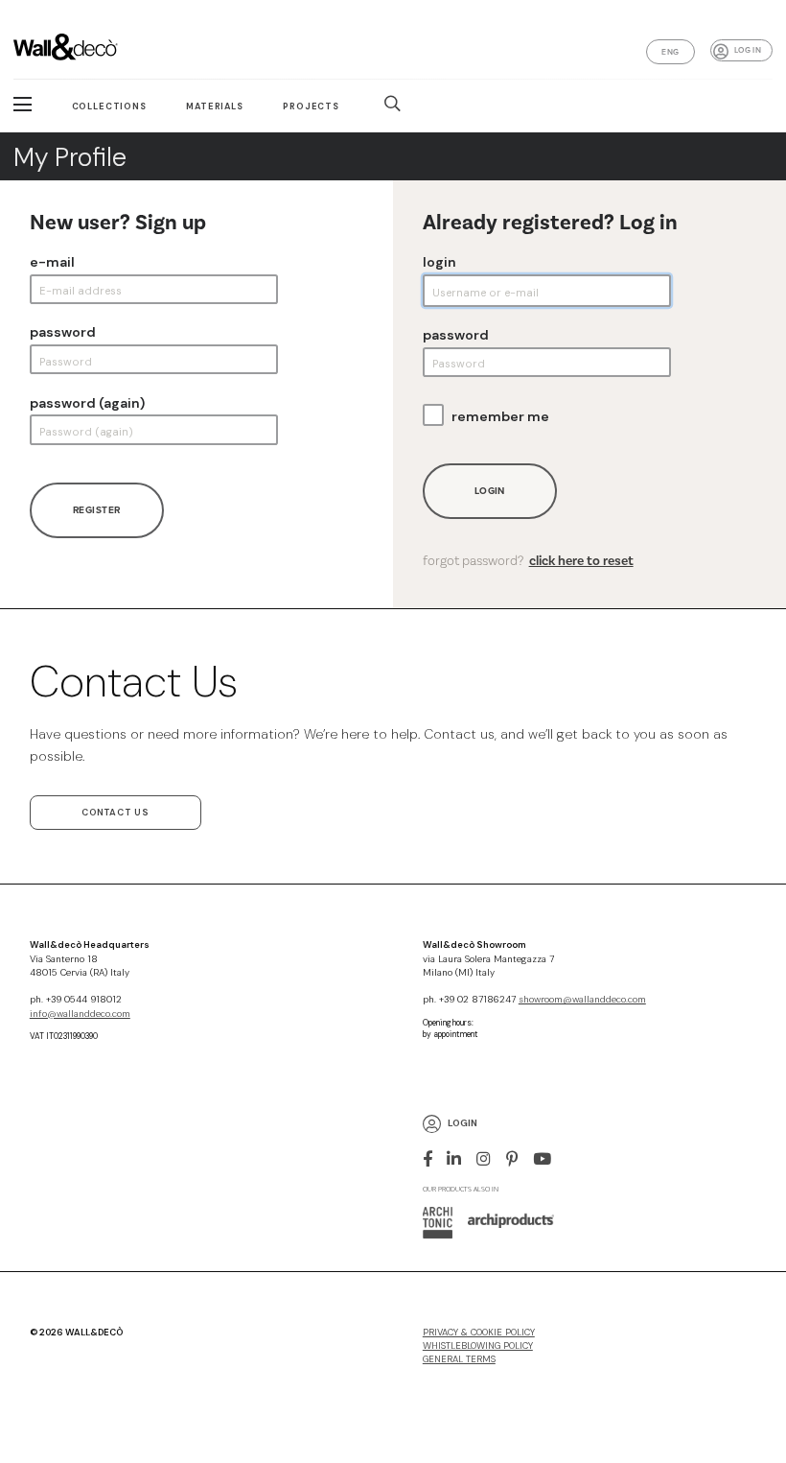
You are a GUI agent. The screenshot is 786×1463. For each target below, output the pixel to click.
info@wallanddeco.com (80, 1014)
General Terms (459, 1359)
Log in (747, 50)
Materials (214, 106)
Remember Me (500, 416)
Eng (670, 52)
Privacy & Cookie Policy (479, 1332)
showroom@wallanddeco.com (582, 999)
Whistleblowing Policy (478, 1346)
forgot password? (528, 561)
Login (439, 262)
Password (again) (87, 403)
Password (63, 332)
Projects (311, 106)
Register (97, 510)
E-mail (52, 262)
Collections (109, 106)
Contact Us (115, 812)
